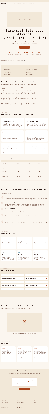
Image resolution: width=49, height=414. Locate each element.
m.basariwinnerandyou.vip (24, 381)
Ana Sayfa (1, 60)
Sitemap (35, 402)
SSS (26, 3)
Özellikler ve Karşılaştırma (31, 69)
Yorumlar (30, 3)
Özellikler (19, 3)
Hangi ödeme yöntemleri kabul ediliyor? (12, 285)
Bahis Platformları (7, 60)
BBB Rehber (3, 3)
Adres (34, 3)
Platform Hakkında (7, 69)
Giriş (15, 3)
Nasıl (23, 3)
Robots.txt (35, 404)
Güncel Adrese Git (24, 47)
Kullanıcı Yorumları (7, 74)
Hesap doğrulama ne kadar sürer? (36, 285)
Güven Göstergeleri (4, 407)
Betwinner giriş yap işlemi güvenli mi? (12, 278)
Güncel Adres (19, 407)
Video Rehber (28, 72)
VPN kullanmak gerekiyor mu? (36, 278)
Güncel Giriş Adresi (29, 74)
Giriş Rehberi (18, 60)
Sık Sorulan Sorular (7, 72)
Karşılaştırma (13, 60)
